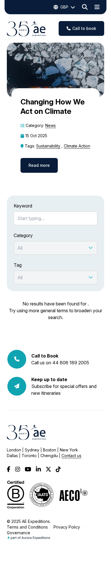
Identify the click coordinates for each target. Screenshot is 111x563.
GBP (64, 7)
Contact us (71, 455)
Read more (39, 165)
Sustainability (48, 145)
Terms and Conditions (27, 527)
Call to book (84, 28)
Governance (18, 532)
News (50, 125)
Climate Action (77, 145)
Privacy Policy (67, 527)
